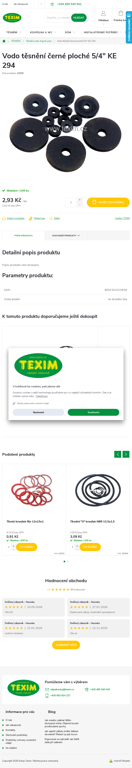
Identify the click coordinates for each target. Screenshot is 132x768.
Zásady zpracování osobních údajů (33, 403)
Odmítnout (42, 396)
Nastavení (38, 412)
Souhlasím (93, 412)
